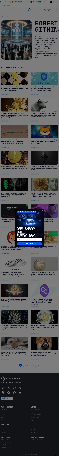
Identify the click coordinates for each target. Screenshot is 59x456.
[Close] (42, 210)
